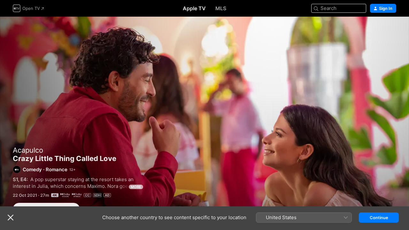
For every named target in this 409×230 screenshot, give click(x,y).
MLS (220, 8)
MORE (136, 187)
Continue (379, 217)
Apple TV (194, 8)
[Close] (10, 217)
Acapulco (28, 150)
